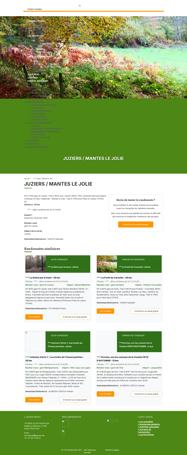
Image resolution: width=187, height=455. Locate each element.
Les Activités (35, 36)
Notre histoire (40, 24)
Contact (33, 77)
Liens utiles (38, 68)
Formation (38, 42)
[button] (93, 84)
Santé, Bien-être (41, 71)
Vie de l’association (42, 33)
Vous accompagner (39, 56)
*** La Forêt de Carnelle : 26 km (135, 267)
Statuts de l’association (45, 27)
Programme (38, 48)
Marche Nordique (41, 45)
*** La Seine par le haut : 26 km (63, 267)
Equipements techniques (45, 65)
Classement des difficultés (47, 63)
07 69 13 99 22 (34, 438)
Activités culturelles (44, 39)
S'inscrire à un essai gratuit (75, 317)
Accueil (27, 178)
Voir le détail (34, 317)
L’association (35, 21)
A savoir (36, 60)
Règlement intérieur (43, 30)
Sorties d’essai (40, 53)
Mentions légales (112, 450)
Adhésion (33, 74)
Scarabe (87, 453)
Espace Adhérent (37, 81)
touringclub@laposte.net (34, 435)
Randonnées (39, 51)
